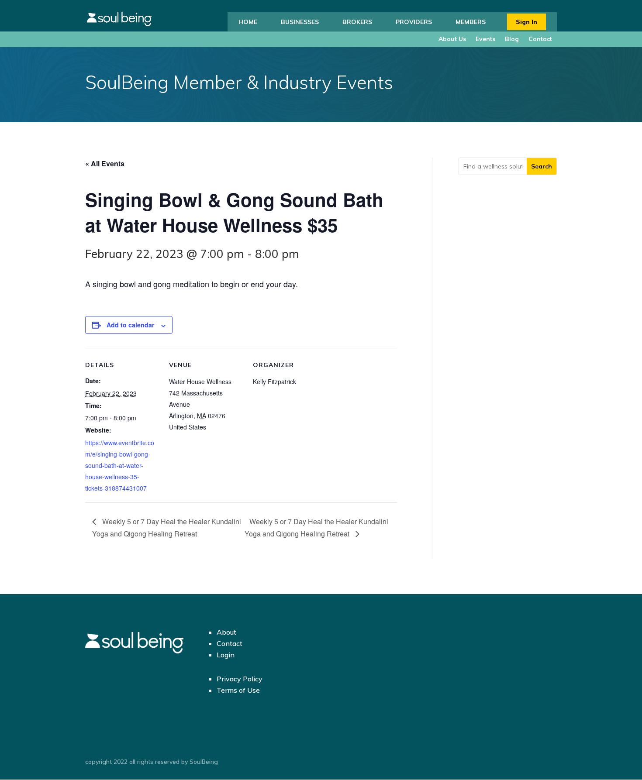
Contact (540, 39)
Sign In (526, 22)
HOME (247, 22)
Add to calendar (130, 324)
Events (485, 39)
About (226, 632)
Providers (414, 22)
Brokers (357, 22)
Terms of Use (238, 690)
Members (471, 22)
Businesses (300, 22)
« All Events (104, 163)
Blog (512, 39)
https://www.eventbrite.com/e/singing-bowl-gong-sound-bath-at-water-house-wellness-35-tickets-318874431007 (119, 465)
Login (226, 654)
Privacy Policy (239, 678)
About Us (452, 39)
